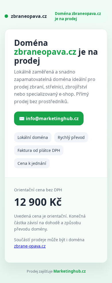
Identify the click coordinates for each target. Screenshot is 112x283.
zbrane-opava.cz (30, 246)
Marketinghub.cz (69, 271)
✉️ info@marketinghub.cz (49, 118)
